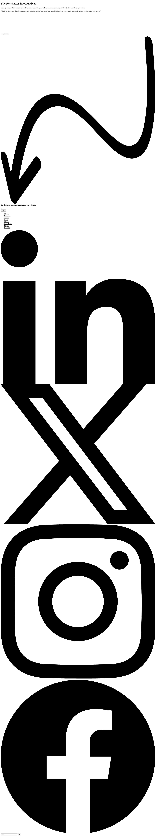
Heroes (6, 222)
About (6, 218)
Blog (6, 220)
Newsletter (8, 224)
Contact (7, 228)
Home (6, 214)
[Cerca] (19, 834)
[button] (1, 208)
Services (7, 216)
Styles (6, 226)
